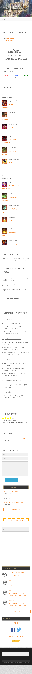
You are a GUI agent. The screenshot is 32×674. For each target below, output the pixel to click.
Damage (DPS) (9, 40)
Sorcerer (23, 575)
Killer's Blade (12, 139)
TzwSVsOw (12, 580)
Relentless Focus (13, 128)
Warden (24, 585)
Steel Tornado (13, 151)
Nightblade (8, 42)
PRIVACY (16, 662)
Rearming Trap (13, 209)
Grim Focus (4, 131)
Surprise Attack (13, 104)
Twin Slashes (5, 119)
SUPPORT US (6, 664)
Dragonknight (19, 584)
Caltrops (11, 220)
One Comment (9, 38)
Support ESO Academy (16, 636)
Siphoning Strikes (6, 188)
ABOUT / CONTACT (24, 662)
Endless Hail (12, 232)
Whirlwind (4, 154)
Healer (24, 584)
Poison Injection (13, 197)
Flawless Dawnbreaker (15, 163)
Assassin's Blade (6, 142)
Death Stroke (5, 247)
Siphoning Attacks (14, 185)
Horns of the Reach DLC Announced (14, 497)
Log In (16, 623)
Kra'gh (18, 279)
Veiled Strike (5, 107)
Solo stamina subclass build (16, 572)
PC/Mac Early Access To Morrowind (13, 502)
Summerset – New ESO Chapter (13, 492)
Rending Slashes (13, 116)
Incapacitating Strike (14, 244)
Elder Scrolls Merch (16, 520)
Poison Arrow (5, 200)
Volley (3, 235)
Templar (27, 575)
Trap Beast (4, 212)
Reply (24, 438)
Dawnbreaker (5, 166)
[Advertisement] (17, 25)
